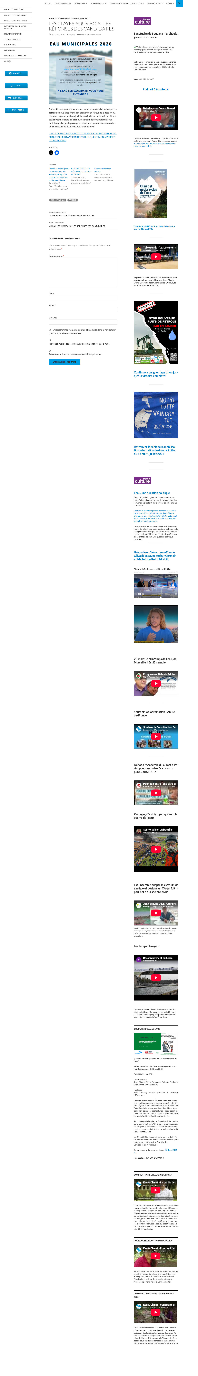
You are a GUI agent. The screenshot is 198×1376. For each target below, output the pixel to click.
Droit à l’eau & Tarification (15, 20)
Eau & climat (9, 50)
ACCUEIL (48, 3)
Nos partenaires (97, 3)
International (10, 45)
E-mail (52, 305)
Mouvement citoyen (12, 34)
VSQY (87, 18)
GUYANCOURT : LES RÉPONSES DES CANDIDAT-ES (81, 171)
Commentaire (56, 255)
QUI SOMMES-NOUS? (63, 3)
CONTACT (170, 3)
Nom (51, 293)
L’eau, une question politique (152, 493)
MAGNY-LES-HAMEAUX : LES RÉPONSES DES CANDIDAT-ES (77, 224)
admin (72, 34)
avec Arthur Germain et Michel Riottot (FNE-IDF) (155, 557)
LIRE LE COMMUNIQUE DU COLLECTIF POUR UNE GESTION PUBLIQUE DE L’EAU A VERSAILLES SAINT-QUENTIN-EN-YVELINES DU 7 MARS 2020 (83, 137)
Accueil (7, 61)
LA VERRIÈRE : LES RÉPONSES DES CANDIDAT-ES (72, 214)
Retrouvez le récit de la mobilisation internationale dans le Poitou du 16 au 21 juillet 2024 (155, 450)
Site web (53, 317)
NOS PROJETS (80, 3)
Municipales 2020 (58, 200)
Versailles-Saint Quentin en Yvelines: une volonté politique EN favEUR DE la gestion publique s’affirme (59, 174)
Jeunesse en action (12, 39)
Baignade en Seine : (146, 552)
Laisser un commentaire (90, 34)
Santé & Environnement (14, 10)
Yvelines (73, 200)
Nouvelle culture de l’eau (15, 15)
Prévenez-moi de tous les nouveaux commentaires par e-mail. (79, 343)
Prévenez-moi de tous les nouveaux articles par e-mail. (75, 354)
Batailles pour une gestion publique (66, 18)
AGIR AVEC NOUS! (154, 3)
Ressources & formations (15, 56)
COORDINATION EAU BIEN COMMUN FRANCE (127, 3)
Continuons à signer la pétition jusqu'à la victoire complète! (156, 374)
